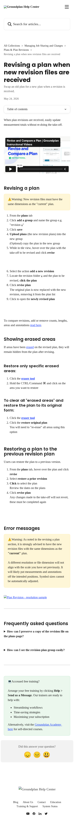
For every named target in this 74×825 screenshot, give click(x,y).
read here (35, 325)
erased (30, 347)
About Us (28, 802)
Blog (15, 802)
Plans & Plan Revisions (16, 49)
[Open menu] (66, 7)
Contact (42, 802)
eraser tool (28, 378)
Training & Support (27, 806)
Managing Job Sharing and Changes (43, 45)
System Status (50, 806)
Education (55, 802)
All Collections (12, 45)
